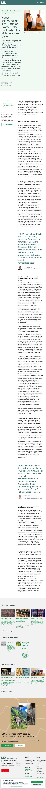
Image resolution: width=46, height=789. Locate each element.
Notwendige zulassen (37, 784)
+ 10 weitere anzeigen (7, 631)
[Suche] (37, 2)
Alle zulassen (37, 781)
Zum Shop (39, 777)
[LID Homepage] (3, 2)
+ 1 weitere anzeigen (7, 691)
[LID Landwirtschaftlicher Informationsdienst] (9, 757)
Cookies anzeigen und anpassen (16, 785)
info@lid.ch (28, 776)
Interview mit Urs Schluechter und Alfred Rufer (8, 105)
